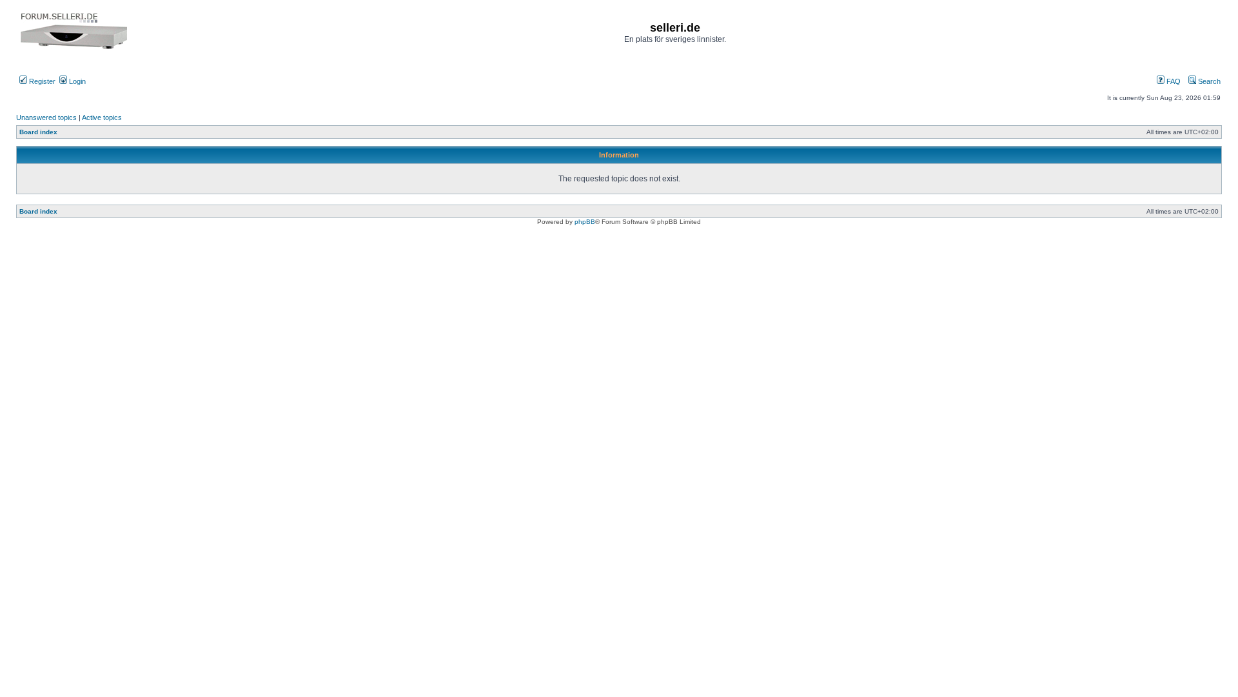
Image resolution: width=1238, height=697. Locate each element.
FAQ (1172, 81)
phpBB (585, 221)
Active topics (102, 117)
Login (76, 81)
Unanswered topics (46, 117)
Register (41, 81)
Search (1208, 81)
